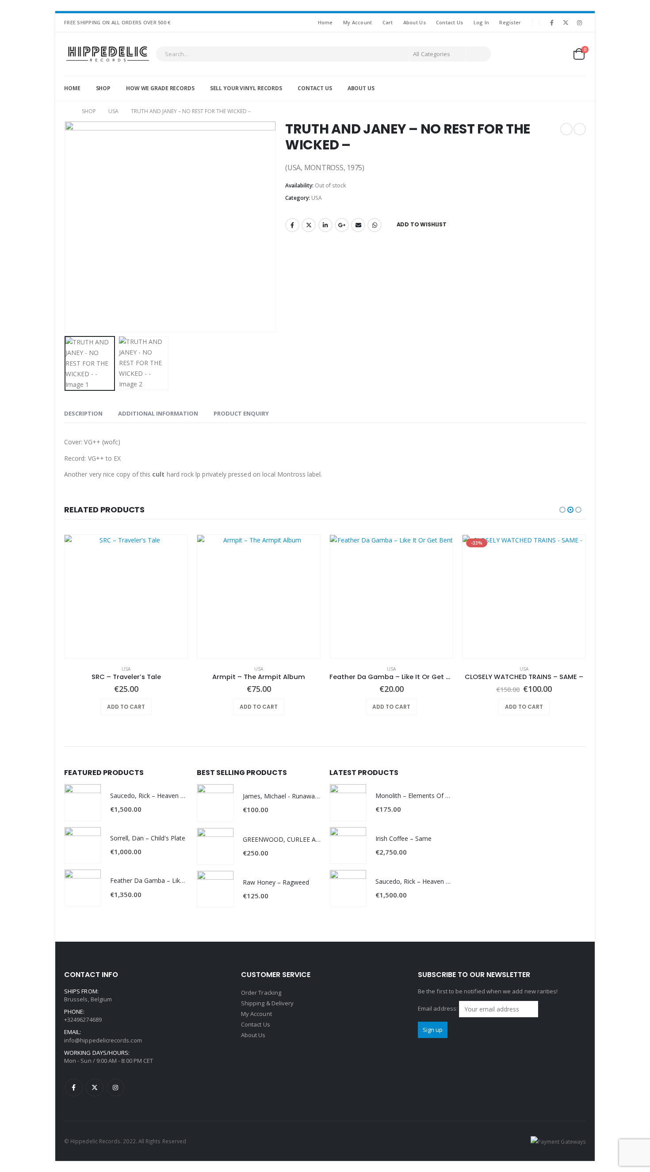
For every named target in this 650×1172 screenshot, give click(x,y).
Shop (103, 88)
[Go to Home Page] (66, 111)
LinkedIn (325, 225)
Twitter (309, 225)
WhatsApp (374, 225)
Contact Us (449, 22)
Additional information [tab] (158, 413)
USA (316, 198)
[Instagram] (579, 22)
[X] (566, 22)
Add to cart (126, 706)
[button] (66, 226)
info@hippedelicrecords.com (103, 1040)
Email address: (438, 1008)
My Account (357, 22)
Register (510, 22)
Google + (342, 225)
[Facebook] (552, 22)
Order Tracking (261, 992)
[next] (580, 129)
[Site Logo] (107, 54)
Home (325, 22)
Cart (387, 22)
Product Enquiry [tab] (241, 413)
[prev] (566, 129)
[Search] (478, 53)
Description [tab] (83, 413)
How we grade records (160, 88)
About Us (414, 22)
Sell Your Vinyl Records (246, 88)
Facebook (292, 225)
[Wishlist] (557, 54)
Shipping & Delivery (267, 1003)
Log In (481, 22)
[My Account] (536, 54)
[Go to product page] (126, 596)
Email (358, 225)
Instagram (115, 1087)
